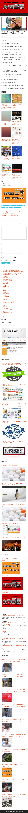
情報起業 (5, 306)
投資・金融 (5, 308)
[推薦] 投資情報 (6, 287)
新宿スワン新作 (17, 207)
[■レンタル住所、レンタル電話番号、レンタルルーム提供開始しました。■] (11, 568)
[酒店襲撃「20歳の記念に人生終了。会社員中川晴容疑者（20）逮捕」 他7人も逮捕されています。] (7, 802)
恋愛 (4, 305)
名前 (2, 242)
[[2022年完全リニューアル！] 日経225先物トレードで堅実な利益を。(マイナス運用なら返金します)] (14, 374)
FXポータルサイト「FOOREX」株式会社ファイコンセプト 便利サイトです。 (14, 404)
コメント (3, 225)
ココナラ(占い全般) (7, 279)
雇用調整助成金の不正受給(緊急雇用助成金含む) (13, 271)
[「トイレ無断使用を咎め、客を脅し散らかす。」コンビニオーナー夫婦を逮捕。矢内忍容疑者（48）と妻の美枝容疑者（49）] (7, 697)
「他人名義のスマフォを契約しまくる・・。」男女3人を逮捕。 (14, 780)
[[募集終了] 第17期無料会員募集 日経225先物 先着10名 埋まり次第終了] (14, 431)
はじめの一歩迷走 (21, 205)
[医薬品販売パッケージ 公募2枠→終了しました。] (11, 530)
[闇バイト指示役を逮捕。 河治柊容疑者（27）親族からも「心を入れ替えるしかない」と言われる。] (7, 727)
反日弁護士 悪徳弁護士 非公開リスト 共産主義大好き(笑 (16, 123)
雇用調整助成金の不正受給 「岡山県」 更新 (13, 615)
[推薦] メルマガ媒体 (7, 286)
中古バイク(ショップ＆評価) (9, 301)
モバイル (5, 298)
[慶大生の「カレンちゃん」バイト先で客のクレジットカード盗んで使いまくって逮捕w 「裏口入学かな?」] (7, 682)
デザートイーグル (5, 205)
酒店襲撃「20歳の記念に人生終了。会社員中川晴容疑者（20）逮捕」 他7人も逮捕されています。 (14, 795)
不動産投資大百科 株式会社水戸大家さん (16, 157)
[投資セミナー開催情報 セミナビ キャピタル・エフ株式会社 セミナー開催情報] (13, 394)
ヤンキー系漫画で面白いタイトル (8, 207)
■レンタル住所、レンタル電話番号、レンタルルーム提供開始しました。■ (14, 559)
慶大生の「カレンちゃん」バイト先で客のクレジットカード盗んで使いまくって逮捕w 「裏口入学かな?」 (14, 675)
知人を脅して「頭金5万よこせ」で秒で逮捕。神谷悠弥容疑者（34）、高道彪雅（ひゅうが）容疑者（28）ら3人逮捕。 (14, 735)
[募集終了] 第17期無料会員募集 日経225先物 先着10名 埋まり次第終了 (14, 422)
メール (2, 247)
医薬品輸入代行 (6, 283)
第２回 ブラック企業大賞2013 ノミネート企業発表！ (16, 106)
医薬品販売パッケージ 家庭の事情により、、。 (12, 465)
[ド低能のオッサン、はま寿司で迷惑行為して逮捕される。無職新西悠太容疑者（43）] (7, 757)
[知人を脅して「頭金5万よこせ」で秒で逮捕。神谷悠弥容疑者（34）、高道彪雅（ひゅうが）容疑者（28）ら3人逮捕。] (7, 742)
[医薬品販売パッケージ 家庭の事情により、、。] (14, 474)
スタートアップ (6, 277)
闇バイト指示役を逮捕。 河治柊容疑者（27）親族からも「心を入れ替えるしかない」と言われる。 (14, 720)
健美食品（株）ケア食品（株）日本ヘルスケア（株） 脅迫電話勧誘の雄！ (6, 106)
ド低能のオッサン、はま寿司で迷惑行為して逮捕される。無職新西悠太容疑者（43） (13, 750)
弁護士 (4, 295)
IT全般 (4, 290)
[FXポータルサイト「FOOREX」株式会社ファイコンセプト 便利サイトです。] (12, 412)
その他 (4, 29)
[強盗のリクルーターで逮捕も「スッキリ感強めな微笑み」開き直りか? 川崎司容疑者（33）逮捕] (7, 667)
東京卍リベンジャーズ (13, 205)
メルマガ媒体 (6, 296)
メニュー (5, 14)
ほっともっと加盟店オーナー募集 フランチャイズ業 (6, 123)
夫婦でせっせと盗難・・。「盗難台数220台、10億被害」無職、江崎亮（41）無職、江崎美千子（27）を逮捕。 (14, 647)
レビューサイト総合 (7, 309)
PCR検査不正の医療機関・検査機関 (11, 270)
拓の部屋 (5, 276)
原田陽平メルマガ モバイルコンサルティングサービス (14, 340)
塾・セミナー (6, 303)
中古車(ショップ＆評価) (8, 302)
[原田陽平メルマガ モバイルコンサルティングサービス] (14, 348)
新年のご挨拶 (5, 575)
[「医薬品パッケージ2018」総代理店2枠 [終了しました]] (14, 514)
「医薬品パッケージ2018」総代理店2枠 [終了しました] (13, 505)
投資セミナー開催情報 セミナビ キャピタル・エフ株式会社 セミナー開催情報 (14, 385)
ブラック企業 (6, 293)
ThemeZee (21, 811)
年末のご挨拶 (5, 592)
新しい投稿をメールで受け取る (9, 260)
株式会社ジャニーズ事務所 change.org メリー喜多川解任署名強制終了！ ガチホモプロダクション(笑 (16, 140)
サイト (2, 252)
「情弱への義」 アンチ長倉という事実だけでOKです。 (13, 538)
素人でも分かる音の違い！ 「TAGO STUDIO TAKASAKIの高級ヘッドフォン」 (12, 484)
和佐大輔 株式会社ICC (8, 280)
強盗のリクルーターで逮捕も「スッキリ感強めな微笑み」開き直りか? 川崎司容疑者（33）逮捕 (13, 660)
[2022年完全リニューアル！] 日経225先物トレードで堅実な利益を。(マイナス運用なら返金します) (14, 364)
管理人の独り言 (6, 311)
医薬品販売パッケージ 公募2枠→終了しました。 (6, 176)
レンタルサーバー (7, 282)
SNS (4, 289)
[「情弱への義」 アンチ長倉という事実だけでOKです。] (11, 545)
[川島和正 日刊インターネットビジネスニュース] (14, 333)
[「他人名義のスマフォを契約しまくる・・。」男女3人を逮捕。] (7, 787)
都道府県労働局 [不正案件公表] (10, 274)
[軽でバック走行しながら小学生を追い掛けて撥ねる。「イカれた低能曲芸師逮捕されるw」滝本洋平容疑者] (7, 712)
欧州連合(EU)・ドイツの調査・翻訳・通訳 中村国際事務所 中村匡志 (16, 176)
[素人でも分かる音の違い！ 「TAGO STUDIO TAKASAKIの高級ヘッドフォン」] (14, 494)
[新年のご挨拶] (12, 583)
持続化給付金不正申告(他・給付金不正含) (12, 273)
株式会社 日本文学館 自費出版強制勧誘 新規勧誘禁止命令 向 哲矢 (6, 139)
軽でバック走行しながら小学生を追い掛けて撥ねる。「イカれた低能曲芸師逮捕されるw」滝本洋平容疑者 (13, 705)
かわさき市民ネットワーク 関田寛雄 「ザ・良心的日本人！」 (6, 159)
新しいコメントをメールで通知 (9, 257)
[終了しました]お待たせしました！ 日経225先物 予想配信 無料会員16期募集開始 (13, 442)
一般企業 (5, 299)
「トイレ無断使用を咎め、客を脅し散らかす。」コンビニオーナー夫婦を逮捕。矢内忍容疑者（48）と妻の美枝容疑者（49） (14, 690)
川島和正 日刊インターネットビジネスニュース (12, 327)
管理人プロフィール (7, 312)
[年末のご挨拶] (12, 600)
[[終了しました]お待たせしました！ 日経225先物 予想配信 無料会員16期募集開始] (14, 451)
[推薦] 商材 (6, 285)
